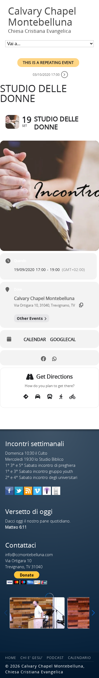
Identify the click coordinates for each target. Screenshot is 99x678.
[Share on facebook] (43, 358)
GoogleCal (63, 339)
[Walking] (61, 397)
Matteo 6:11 (16, 527)
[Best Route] (26, 397)
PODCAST (55, 657)
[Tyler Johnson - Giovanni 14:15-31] (37, 612)
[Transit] (49, 397)
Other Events (30, 318)
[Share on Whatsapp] (54, 358)
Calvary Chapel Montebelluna (42, 16)
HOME (10, 657)
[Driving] (37, 397)
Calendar (35, 339)
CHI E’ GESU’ (31, 657)
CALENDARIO (79, 657)
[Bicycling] (72, 397)
